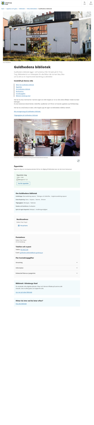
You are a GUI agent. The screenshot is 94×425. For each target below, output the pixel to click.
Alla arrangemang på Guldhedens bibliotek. (27, 111)
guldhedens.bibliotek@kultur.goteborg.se (31, 252)
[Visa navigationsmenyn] (91, 3)
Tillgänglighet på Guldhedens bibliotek (26, 115)
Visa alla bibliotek (21, 304)
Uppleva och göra (11, 9)
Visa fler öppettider (23, 183)
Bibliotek (22, 9)
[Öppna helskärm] (78, 160)
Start (2, 9)
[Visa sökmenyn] (84, 3)
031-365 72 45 (24, 249)
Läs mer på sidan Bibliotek (24, 292)
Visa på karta (24, 225)
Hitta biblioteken (32, 9)
